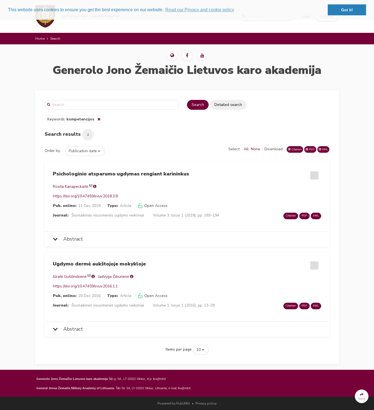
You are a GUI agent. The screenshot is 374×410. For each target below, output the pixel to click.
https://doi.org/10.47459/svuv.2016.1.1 (85, 286)
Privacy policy (206, 403)
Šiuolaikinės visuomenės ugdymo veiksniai (107, 215)
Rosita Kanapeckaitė (70, 186)
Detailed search (228, 104)
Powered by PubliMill (173, 403)
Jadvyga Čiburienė (113, 276)
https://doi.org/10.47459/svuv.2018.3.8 (85, 196)
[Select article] (313, 173)
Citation (296, 149)
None (255, 149)
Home (40, 38)
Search (198, 104)
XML (324, 149)
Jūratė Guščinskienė (70, 276)
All (246, 149)
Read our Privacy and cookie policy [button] (199, 9)
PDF (311, 149)
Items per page (179, 349)
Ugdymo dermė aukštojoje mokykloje (99, 264)
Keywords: (70, 119)
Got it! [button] (347, 10)
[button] (172, 55)
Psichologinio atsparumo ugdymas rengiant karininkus (121, 174)
